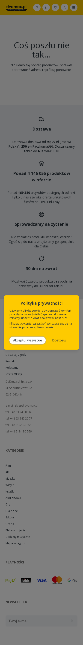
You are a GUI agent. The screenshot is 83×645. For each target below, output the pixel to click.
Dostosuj (59, 340)
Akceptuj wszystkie (27, 340)
